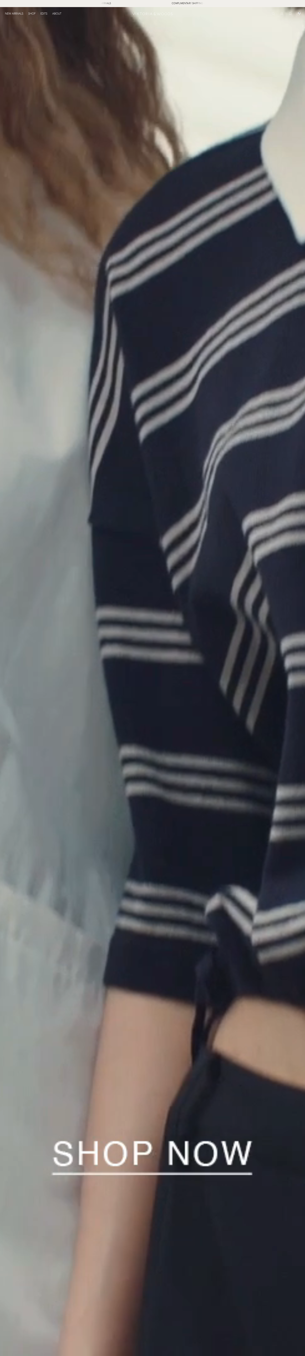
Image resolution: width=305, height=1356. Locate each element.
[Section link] (152, 681)
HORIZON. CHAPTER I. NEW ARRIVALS (116, 3)
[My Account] (282, 14)
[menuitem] (15, 13)
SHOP (31, 13)
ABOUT (56, 13)
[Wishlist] (290, 14)
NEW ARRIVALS (14, 13)
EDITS (43, 13)
